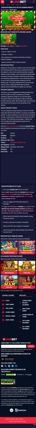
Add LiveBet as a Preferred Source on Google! (15, 355)
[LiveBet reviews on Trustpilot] (17, 374)
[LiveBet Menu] (2, 2)
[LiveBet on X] (6, 366)
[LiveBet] (18, 1)
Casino (8, 4)
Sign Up (30, 346)
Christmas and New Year (17, 142)
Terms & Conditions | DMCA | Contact (18, 419)
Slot (15, 46)
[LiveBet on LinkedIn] (2, 366)
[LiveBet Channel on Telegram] (13, 366)
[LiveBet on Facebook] (9, 366)
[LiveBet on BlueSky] (16, 366)
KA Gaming (18, 4)
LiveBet (3, 4)
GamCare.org (10, 405)
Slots (12, 4)
